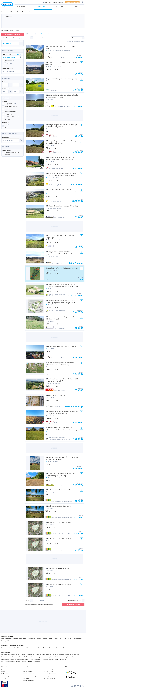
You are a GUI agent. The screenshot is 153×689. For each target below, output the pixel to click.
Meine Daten (26, 678)
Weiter (42, 38)
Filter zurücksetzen (46, 34)
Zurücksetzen (19, 54)
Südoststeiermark (77, 638)
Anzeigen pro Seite (73, 600)
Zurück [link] (27, 38)
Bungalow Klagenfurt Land (27, 654)
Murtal (70, 638)
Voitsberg (3, 641)
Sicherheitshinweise (27, 671)
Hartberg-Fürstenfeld (42, 638)
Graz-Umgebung (31, 638)
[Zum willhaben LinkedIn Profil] (81, 686)
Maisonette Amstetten (58, 654)
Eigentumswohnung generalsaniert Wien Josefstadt (14, 661)
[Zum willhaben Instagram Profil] (72, 686)
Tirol (46, 647)
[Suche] (21, 140)
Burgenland (4, 647)
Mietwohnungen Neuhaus (7, 659)
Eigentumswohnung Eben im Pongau (10, 654)
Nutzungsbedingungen (28, 673)
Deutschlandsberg (17, 638)
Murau (65, 638)
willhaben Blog (5, 676)
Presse (3, 671)
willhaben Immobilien (49, 671)
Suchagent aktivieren (13, 34)
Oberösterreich (27, 647)
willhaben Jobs (47, 676)
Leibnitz (51, 638)
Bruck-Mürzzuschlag (6, 638)
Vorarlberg (51, 647)
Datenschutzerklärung (28, 680)
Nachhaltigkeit (4, 673)
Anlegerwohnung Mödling (21, 659)
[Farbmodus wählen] (82, 2)
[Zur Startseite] (7, 5)
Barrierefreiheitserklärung (29, 676)
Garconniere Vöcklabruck (34, 661)
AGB (20, 686)
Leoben (56, 638)
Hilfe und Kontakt (27, 669)
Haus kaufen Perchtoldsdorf (8, 657)
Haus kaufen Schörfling (48, 659)
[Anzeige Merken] (81, 46)
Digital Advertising (48, 669)
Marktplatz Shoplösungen (50, 678)
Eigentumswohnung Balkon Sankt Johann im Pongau (69, 657)
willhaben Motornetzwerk (50, 673)
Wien (57, 647)
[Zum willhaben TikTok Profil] (75, 686)
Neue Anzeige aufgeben (73, 2)
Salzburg (35, 647)
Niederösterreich (18, 647)
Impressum (36, 686)
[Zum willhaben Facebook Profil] (83, 686)
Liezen (60, 638)
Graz (24, 638)
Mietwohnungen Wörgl (35, 659)
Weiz (9, 641)
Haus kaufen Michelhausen (72, 654)
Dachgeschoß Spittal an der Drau (43, 654)
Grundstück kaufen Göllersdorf (24, 657)
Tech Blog (3, 678)
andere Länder (63, 647)
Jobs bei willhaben (5, 669)
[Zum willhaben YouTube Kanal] (78, 686)
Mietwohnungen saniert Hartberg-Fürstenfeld (44, 657)
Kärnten (10, 647)
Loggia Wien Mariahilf (60, 659)
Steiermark (41, 647)
